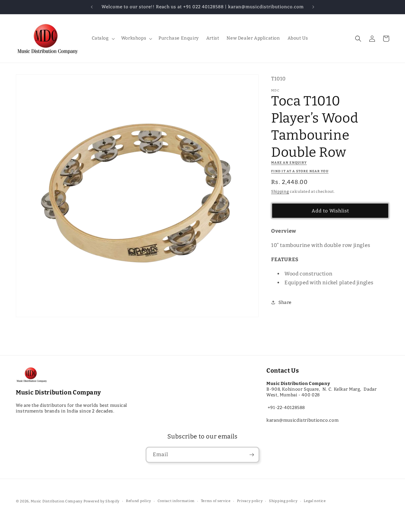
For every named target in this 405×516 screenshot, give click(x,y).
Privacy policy (250, 501)
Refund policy (138, 501)
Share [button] (285, 302)
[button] (102, 38)
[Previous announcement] (92, 7)
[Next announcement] (313, 7)
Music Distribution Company (57, 501)
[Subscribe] (252, 455)
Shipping (280, 191)
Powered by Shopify (102, 501)
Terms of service (216, 501)
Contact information (176, 501)
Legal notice (315, 501)
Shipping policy (283, 501)
